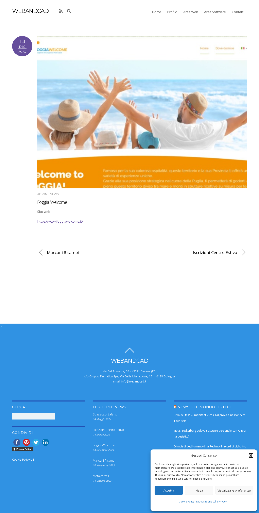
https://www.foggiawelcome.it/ (60, 221)
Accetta (168, 490)
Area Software (215, 12)
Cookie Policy (186, 501)
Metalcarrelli (101, 476)
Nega (199, 490)
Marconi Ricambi (63, 252)
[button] (251, 456)
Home (156, 12)
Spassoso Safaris (105, 414)
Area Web (190, 12)
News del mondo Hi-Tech (205, 407)
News (54, 194)
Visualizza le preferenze (234, 490)
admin (42, 194)
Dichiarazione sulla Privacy (211, 501)
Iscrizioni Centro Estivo (215, 252)
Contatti (238, 12)
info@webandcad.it (133, 381)
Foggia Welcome (52, 202)
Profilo (172, 12)
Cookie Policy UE (23, 459)
